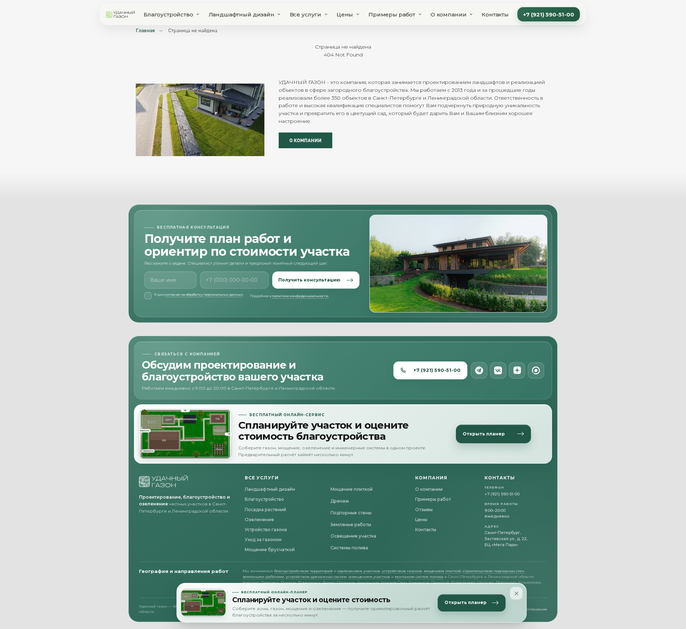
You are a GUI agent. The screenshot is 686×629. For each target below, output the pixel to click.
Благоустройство (168, 14)
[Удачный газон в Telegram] (479, 370)
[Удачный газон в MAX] (536, 370)
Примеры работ (391, 14)
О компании (449, 14)
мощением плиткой (442, 571)
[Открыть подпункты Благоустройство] (198, 14)
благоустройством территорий (303, 571)
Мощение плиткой (351, 489)
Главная (145, 30)
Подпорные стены (351, 512)
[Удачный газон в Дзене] (517, 370)
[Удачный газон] (120, 14)
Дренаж (339, 501)
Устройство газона (266, 529)
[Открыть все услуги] (326, 14)
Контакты (495, 14)
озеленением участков (358, 571)
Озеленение (259, 519)
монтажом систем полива (419, 576)
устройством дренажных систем (316, 576)
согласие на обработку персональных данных (204, 294)
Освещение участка (353, 536)
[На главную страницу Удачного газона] (163, 481)
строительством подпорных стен (493, 571)
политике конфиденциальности (300, 296)
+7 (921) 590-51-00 (548, 14)
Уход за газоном (263, 539)
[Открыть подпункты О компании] (471, 14)
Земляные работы (350, 524)
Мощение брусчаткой (270, 549)
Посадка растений (265, 509)
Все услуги (306, 14)
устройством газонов (402, 571)
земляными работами (263, 576)
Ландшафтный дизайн (241, 14)
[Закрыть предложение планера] (516, 593)
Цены (345, 14)
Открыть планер (465, 602)
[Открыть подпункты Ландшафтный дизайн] (279, 14)
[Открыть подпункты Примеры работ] (420, 14)
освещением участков (369, 576)
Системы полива (349, 547)
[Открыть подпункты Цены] (357, 14)
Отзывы (424, 509)
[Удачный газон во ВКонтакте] (498, 370)
